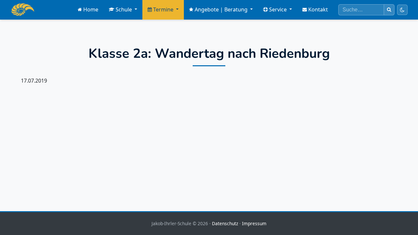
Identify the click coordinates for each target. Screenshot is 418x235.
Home (90, 9)
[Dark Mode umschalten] (402, 10)
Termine (163, 9)
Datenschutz (225, 223)
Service (278, 9)
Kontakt (318, 9)
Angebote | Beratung (221, 9)
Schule (124, 9)
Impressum (254, 223)
